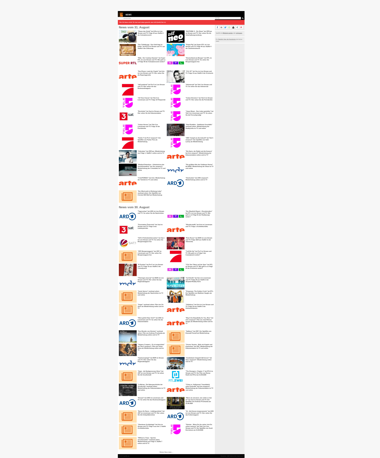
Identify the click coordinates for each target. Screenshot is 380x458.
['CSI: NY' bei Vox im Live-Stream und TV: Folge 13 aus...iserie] (176, 76)
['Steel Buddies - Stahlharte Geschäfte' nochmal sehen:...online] (176, 130)
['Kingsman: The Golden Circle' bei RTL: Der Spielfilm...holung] (176, 296)
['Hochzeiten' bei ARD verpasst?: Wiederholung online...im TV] (176, 183)
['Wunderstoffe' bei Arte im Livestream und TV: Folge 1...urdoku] (176, 230)
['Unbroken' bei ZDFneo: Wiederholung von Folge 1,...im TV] (128, 156)
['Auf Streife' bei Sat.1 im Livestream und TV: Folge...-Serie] (176, 283)
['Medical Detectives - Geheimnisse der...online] (128, 170)
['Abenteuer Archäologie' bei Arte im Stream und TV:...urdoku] (128, 430)
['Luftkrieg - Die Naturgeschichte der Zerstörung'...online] (128, 390)
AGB (228, 456)
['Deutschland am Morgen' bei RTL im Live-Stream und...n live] (176, 63)
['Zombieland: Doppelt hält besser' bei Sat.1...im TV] (176, 363)
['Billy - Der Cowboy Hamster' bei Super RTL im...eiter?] (128, 63)
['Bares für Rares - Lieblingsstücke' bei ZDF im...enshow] (128, 416)
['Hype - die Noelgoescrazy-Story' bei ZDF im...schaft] (128, 376)
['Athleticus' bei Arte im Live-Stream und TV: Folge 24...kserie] (176, 310)
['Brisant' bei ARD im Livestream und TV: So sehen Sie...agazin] (128, 403)
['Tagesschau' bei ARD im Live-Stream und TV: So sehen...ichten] (128, 216)
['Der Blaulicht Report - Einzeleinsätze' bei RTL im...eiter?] (176, 216)
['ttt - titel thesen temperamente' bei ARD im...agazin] (176, 416)
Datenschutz (233, 456)
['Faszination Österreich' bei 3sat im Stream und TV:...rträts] (128, 230)
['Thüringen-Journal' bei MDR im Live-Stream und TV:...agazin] (128, 283)
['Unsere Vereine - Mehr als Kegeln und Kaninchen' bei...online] (176, 350)
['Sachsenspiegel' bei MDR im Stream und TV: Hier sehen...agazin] (128, 363)
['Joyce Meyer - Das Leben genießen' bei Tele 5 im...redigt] (176, 116)
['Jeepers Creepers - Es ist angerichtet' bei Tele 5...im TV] (128, 350)
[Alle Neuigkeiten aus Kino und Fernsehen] (135, 14)
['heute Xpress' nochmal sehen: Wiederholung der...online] (128, 296)
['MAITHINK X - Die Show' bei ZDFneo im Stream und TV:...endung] (176, 36)
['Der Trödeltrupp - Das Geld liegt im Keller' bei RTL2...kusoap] (128, 50)
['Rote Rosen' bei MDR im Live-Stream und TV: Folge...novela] (176, 243)
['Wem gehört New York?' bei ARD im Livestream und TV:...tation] (128, 323)
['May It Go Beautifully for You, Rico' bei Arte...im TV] (176, 323)
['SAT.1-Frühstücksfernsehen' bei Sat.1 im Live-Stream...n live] (128, 243)
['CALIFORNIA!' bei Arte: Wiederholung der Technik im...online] (128, 183)
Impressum (240, 456)
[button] (217, 27)
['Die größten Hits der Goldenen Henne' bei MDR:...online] (176, 170)
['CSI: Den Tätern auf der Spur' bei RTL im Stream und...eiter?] (176, 270)
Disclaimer (223, 456)
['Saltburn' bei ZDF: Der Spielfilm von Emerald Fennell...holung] (176, 336)
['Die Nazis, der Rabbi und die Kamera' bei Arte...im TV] (176, 156)
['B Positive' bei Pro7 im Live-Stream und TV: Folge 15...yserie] (128, 270)
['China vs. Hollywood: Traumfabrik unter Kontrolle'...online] (176, 390)
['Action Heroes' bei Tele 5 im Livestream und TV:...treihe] (128, 130)
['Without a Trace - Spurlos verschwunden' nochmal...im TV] (128, 443)
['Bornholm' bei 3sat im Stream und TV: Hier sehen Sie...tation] (128, 116)
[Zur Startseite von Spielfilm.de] (121, 16)
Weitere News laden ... (166, 452)
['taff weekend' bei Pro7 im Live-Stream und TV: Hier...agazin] (128, 90)
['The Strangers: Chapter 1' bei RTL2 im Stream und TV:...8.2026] (176, 376)
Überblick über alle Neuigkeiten (227, 39)
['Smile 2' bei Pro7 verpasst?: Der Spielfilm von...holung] (128, 143)
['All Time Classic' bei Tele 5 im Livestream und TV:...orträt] (128, 103)
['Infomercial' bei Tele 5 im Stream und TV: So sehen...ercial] (176, 90)
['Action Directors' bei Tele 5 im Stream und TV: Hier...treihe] (176, 103)
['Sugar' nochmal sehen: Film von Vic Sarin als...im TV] (128, 310)
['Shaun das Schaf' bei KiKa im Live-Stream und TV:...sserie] (128, 36)
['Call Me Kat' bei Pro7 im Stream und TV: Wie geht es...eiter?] (176, 256)
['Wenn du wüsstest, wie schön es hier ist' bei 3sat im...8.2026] (176, 403)
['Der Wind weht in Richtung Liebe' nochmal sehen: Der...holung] (128, 196)
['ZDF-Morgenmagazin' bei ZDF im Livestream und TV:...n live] (128, 256)
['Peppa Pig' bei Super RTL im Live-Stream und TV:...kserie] (176, 50)
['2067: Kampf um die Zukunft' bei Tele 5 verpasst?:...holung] (176, 143)
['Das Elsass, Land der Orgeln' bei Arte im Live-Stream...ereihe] (128, 76)
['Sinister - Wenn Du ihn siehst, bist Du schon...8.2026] (176, 430)
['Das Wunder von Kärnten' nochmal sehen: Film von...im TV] (128, 336)
